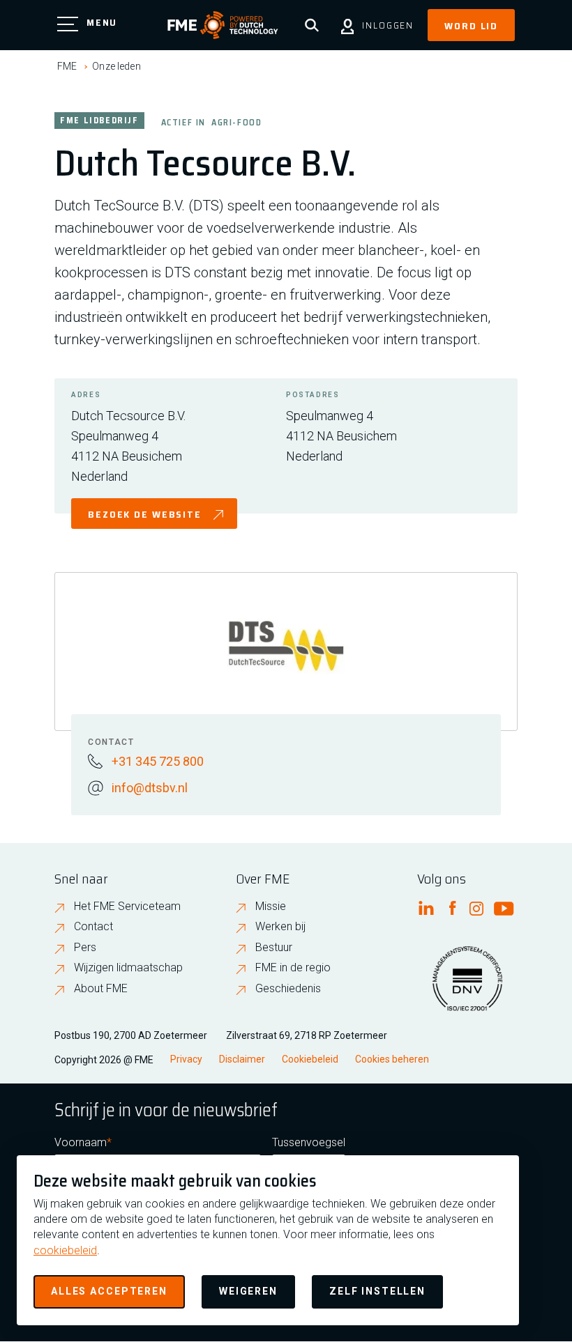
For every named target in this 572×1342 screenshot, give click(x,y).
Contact (93, 926)
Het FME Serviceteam (127, 906)
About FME (101, 988)
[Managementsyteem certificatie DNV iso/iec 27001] (467, 987)
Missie (270, 906)
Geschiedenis (288, 988)
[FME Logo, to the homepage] (223, 25)
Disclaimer (242, 1059)
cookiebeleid (65, 1250)
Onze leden (116, 66)
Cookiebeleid (310, 1059)
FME (67, 66)
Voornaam (80, 1142)
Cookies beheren (392, 1059)
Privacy (186, 1059)
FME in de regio (293, 967)
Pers (85, 947)
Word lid (471, 25)
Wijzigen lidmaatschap (128, 967)
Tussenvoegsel (308, 1142)
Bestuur (273, 947)
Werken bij (280, 926)
